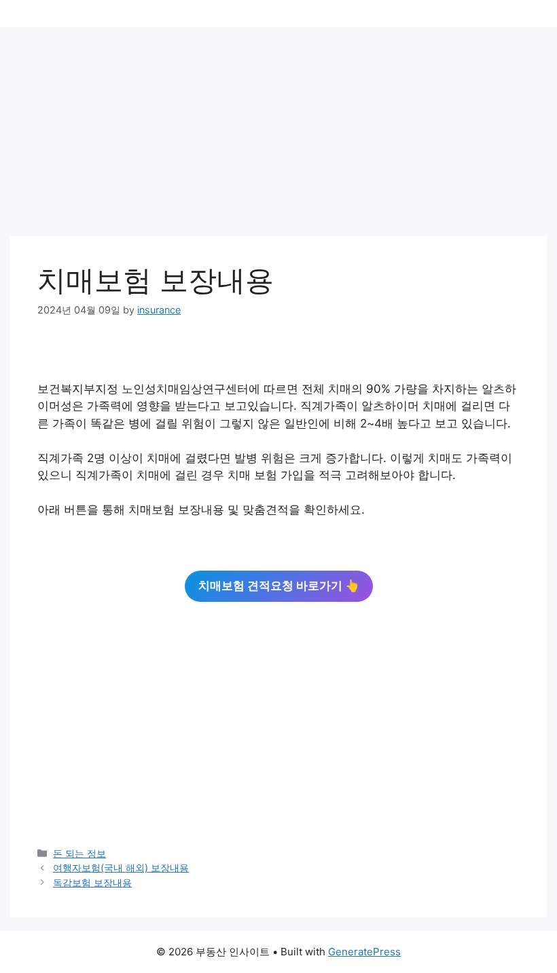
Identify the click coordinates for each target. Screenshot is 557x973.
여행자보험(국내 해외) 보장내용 (121, 867)
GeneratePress (364, 951)
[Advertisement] (278, 136)
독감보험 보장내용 (92, 882)
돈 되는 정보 (79, 853)
